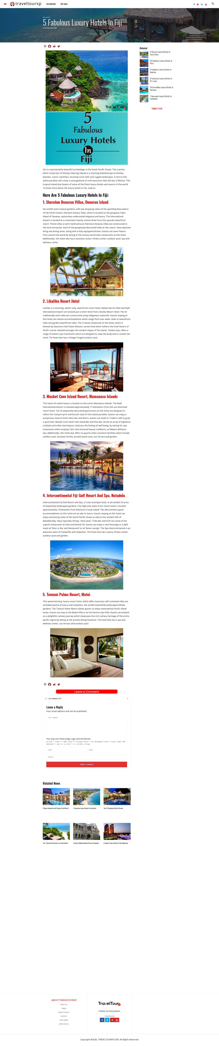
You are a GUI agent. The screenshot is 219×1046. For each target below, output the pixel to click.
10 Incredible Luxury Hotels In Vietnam (161, 88)
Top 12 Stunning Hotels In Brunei (113, 808)
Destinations (51, 4)
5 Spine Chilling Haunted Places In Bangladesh (86, 843)
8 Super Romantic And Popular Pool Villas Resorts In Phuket (56, 808)
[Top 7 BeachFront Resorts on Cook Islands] (56, 831)
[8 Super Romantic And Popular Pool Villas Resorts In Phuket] (56, 796)
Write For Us (64, 1024)
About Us (63, 1004)
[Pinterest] (45, 46)
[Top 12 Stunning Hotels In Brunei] (117, 796)
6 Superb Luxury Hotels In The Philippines (116, 843)
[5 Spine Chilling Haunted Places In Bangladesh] (86, 831)
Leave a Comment (86, 691)
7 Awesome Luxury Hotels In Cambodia (84, 808)
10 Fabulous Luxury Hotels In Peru (161, 62)
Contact (64, 1016)
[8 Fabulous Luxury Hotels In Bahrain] (145, 72)
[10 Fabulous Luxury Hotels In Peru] (145, 63)
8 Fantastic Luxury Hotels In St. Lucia (161, 79)
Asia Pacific (46, 17)
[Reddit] (54, 46)
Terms (63, 1008)
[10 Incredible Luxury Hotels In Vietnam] (145, 89)
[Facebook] (50, 46)
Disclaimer (64, 1020)
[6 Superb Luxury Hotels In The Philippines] (117, 831)
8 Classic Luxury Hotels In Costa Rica (160, 53)
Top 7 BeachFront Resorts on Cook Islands (55, 843)
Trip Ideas (64, 4)
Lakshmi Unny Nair (50, 28)
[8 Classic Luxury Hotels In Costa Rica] (145, 54)
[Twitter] (59, 46)
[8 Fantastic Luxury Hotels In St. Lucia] (145, 80)
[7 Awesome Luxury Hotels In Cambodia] (86, 796)
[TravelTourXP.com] (26, 4)
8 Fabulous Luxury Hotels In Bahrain (160, 71)
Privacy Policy (63, 1012)
